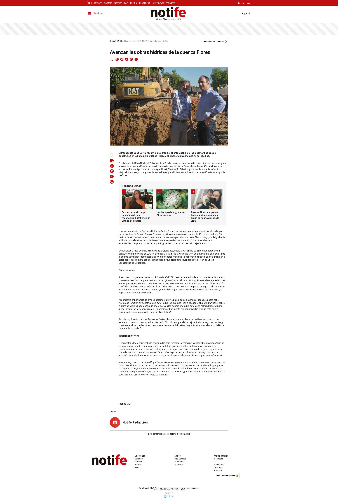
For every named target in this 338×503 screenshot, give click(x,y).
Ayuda (183, 490)
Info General (145, 3)
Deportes (170, 3)
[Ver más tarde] (112, 59)
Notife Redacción (135, 422)
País (126, 3)
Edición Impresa (243, 3)
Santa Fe (98, 3)
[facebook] (121, 59)
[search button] (89, 3)
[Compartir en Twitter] (126, 59)
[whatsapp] (117, 59)
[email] (131, 59)
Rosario (108, 3)
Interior (118, 3)
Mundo (133, 3)
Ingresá (246, 13)
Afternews (158, 3)
